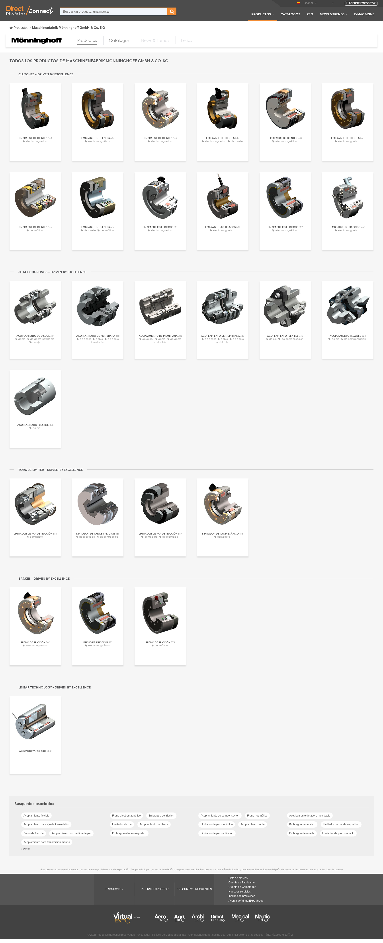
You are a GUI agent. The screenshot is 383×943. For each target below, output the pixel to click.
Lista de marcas (238, 878)
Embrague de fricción (161, 815)
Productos (261, 14)
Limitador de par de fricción (217, 833)
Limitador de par (122, 824)
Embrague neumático (302, 824)
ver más (25, 848)
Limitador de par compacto (338, 833)
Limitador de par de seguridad (341, 824)
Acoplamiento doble (252, 824)
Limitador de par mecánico (217, 824)
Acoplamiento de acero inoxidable (309, 815)
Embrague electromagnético (129, 833)
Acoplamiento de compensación (220, 815)
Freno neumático (257, 815)
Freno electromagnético (126, 815)
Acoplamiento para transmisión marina (46, 842)
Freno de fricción (33, 833)
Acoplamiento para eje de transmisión (46, 824)
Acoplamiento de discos (154, 824)
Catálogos (290, 14)
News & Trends (332, 14)
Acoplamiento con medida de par (71, 833)
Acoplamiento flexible (36, 815)
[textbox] (114, 11)
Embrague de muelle (302, 833)
